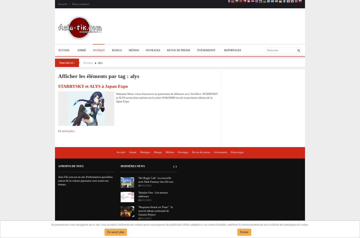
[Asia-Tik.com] (80, 27)
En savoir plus (115, 232)
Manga (158, 152)
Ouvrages (183, 152)
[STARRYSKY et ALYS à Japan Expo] (86, 108)
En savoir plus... (67, 131)
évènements (220, 152)
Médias (170, 152)
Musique (88, 62)
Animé (132, 152)
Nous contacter (80, 4)
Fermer (244, 232)
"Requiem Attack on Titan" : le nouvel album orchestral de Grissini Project (155, 211)
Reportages (237, 152)
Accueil (62, 4)
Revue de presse (201, 152)
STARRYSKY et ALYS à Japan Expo (93, 86)
